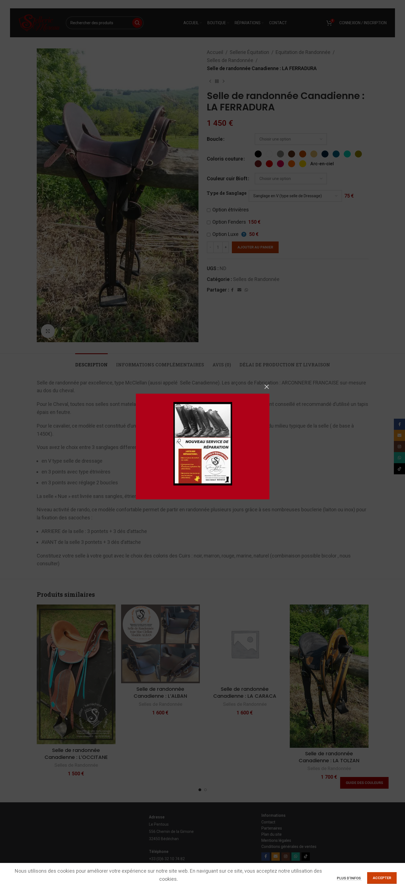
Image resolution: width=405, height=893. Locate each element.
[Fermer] (267, 387)
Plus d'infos (349, 878)
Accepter (382, 878)
